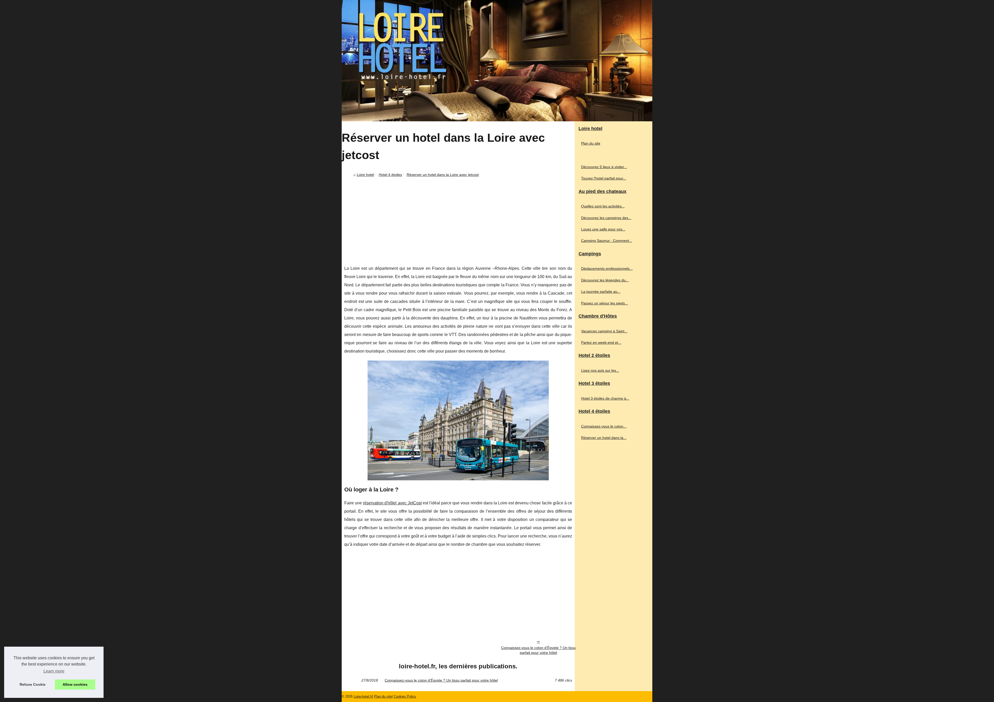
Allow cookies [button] (75, 684)
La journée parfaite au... (600, 291)
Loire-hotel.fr (363, 696)
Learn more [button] (53, 671)
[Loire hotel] (497, 60)
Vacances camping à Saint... (604, 331)
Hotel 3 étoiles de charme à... (605, 398)
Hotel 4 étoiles (390, 175)
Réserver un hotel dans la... (603, 438)
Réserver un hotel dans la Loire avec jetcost (443, 175)
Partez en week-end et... (601, 342)
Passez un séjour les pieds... (604, 303)
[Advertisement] (458, 218)
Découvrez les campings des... (606, 218)
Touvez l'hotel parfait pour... (603, 178)
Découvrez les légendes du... (605, 280)
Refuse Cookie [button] (33, 684)
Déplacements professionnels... (607, 268)
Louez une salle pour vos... (603, 229)
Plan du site (590, 143)
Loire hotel (365, 175)
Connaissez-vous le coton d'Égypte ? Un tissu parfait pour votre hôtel (538, 650)
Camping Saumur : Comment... (606, 240)
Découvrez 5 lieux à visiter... (604, 167)
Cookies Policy (405, 696)
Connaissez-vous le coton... (603, 426)
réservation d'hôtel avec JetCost (392, 503)
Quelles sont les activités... (603, 206)
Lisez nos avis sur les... (600, 370)
